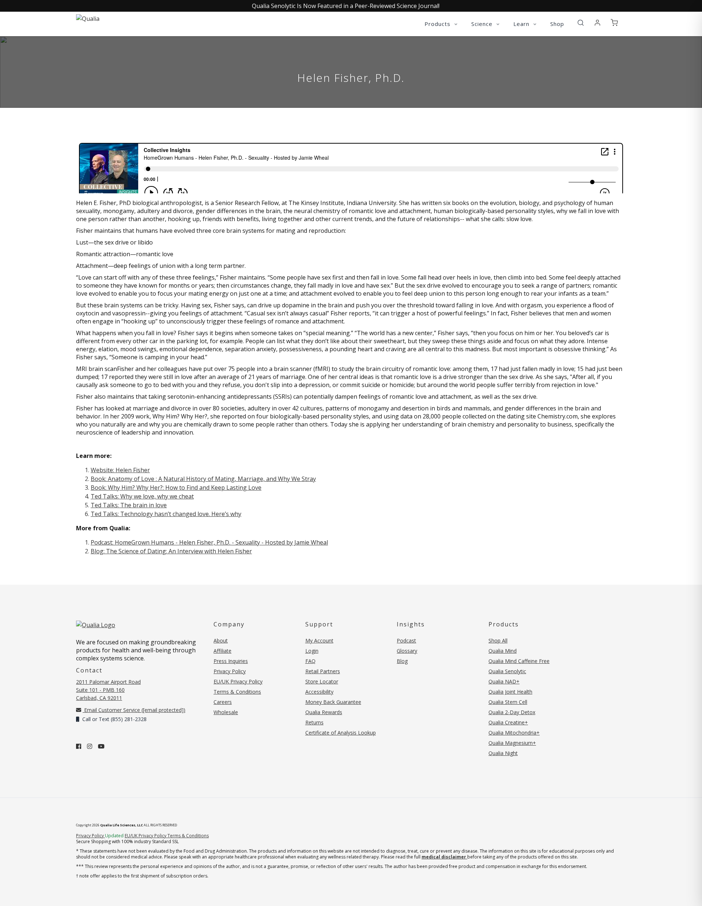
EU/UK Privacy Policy (238, 681)
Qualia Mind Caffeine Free (519, 660)
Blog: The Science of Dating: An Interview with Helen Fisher (171, 551)
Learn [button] (522, 23)
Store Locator (321, 681)
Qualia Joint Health (510, 691)
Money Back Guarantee (333, 701)
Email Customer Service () (134, 709)
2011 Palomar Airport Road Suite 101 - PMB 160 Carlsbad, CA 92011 (108, 689)
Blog (402, 660)
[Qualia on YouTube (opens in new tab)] (101, 746)
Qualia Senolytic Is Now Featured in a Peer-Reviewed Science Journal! (345, 6)
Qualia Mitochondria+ (514, 732)
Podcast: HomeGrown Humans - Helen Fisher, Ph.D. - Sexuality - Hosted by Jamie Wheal (209, 542)
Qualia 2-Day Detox (511, 712)
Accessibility (319, 691)
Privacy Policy (230, 671)
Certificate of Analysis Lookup (340, 732)
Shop (557, 23)
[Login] (597, 23)
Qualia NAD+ (504, 681)
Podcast (406, 640)
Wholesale (226, 712)
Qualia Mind (502, 650)
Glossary (407, 650)
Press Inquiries (231, 660)
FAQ (310, 660)
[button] (580, 23)
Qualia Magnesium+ (512, 742)
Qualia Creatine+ (508, 722)
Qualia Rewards (323, 712)
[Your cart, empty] (614, 23)
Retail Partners (322, 671)
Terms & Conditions (237, 691)
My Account (319, 640)
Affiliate (222, 650)
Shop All (497, 640)
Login (311, 650)
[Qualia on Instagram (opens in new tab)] (89, 746)
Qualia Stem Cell (507, 701)
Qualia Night (503, 753)
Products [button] (438, 23)
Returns (314, 722)
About (221, 640)
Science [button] (482, 23)
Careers (223, 701)
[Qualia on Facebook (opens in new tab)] (78, 746)
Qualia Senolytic (507, 671)
